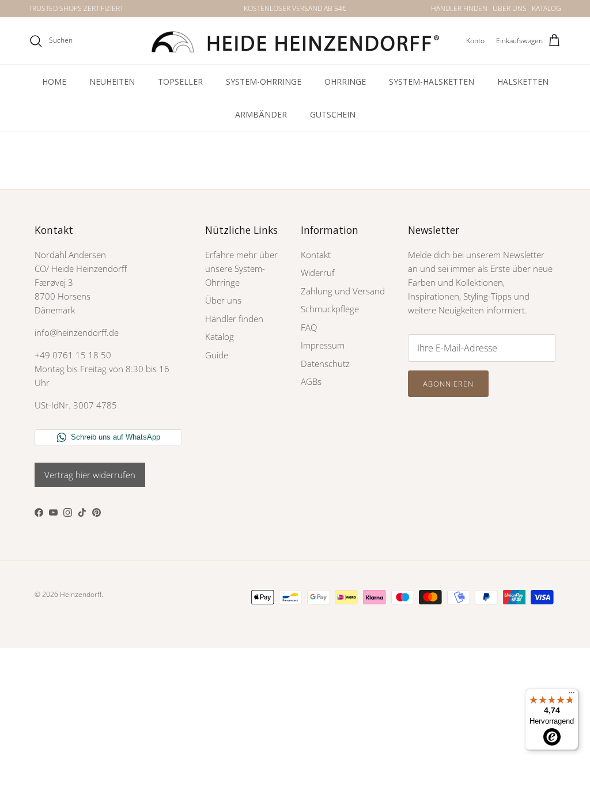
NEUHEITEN (112, 81)
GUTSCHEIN (332, 114)
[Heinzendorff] (295, 41)
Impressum (323, 345)
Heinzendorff (80, 594)
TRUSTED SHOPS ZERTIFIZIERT (76, 8)
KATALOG (546, 8)
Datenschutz (325, 363)
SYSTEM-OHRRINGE (263, 81)
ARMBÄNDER (261, 114)
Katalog (219, 336)
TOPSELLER (180, 81)
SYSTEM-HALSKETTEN (431, 81)
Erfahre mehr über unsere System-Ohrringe (241, 268)
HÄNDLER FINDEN (459, 8)
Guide (216, 355)
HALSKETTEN (523, 81)
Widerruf (318, 272)
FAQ (309, 327)
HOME (54, 81)
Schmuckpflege (330, 309)
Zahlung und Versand (343, 291)
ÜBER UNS (510, 8)
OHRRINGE (345, 81)
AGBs (311, 381)
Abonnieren (448, 384)
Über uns (223, 300)
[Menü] (571, 695)
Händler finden (234, 318)
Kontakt (316, 254)
